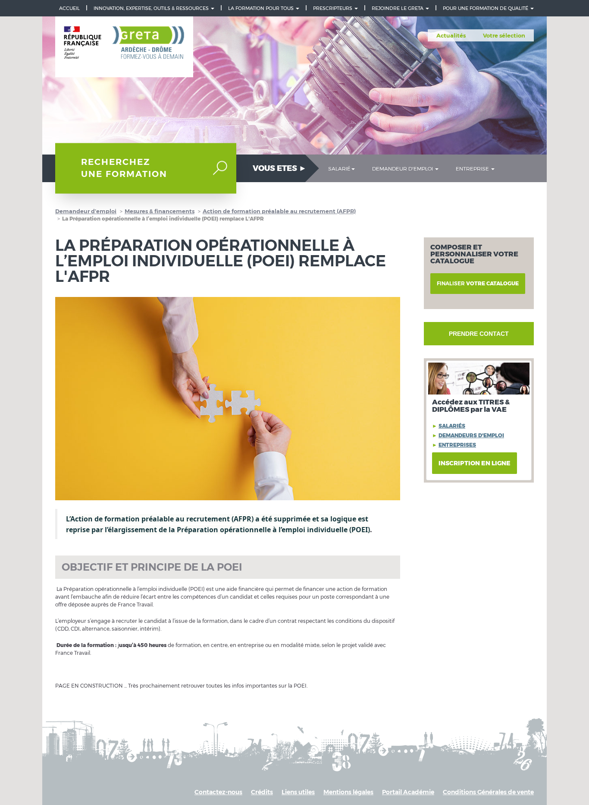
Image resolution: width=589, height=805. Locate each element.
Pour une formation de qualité (486, 8)
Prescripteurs (333, 8)
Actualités (451, 35)
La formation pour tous (261, 8)
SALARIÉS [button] (452, 426)
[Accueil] (124, 47)
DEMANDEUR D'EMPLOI (403, 168)
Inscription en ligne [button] (475, 463)
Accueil (69, 8)
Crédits (262, 792)
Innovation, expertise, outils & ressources (152, 8)
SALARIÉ (339, 168)
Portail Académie (408, 792)
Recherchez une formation (124, 168)
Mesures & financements (159, 211)
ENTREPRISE (473, 168)
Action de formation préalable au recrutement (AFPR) (279, 211)
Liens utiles (298, 792)
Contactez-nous (218, 792)
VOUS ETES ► (280, 168)
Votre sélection (504, 35)
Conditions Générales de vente (488, 792)
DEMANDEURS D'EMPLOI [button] (471, 435)
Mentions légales (348, 792)
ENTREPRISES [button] (457, 445)
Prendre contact (479, 333)
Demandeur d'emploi (85, 211)
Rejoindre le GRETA (398, 8)
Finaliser (478, 283)
